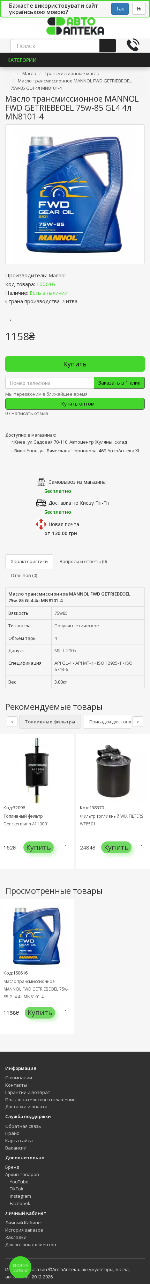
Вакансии (16, 1148)
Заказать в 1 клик (119, 382)
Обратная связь (23, 1126)
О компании (18, 1077)
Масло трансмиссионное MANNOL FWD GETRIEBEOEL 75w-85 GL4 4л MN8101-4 (36, 988)
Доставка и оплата (26, 1106)
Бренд (12, 1167)
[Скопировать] (61, 284)
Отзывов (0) (24, 575)
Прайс (12, 1133)
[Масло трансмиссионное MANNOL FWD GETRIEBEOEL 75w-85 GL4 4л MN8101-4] (75, 194)
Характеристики (29, 561)
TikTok (16, 1188)
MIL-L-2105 (65, 650)
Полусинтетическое (76, 625)
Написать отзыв (30, 413)
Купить (75, 364)
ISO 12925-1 (109, 663)
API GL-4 (63, 663)
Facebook (19, 1203)
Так (120, 8)
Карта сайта (19, 1140)
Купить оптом (77, 403)
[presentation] (7, 806)
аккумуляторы (97, 1269)
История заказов (24, 1230)
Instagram (20, 1196)
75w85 (61, 613)
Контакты (16, 1085)
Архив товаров (22, 1174)
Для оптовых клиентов (30, 1244)
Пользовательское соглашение (40, 1099)
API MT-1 (84, 663)
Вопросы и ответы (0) (83, 561)
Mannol (57, 275)
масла (122, 1269)
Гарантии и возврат (27, 1092)
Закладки (16, 1237)
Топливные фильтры (50, 721)
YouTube (19, 1182)
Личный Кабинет (24, 1222)
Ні (139, 8)
